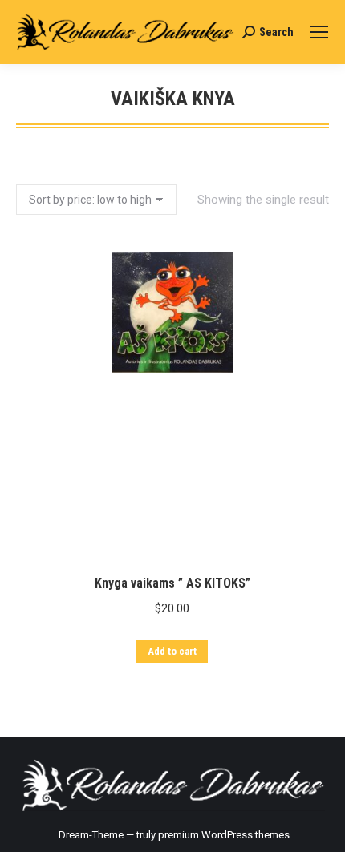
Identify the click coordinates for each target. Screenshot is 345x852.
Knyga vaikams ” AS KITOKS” (172, 583)
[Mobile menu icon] (319, 32)
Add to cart (172, 651)
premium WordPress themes (224, 835)
